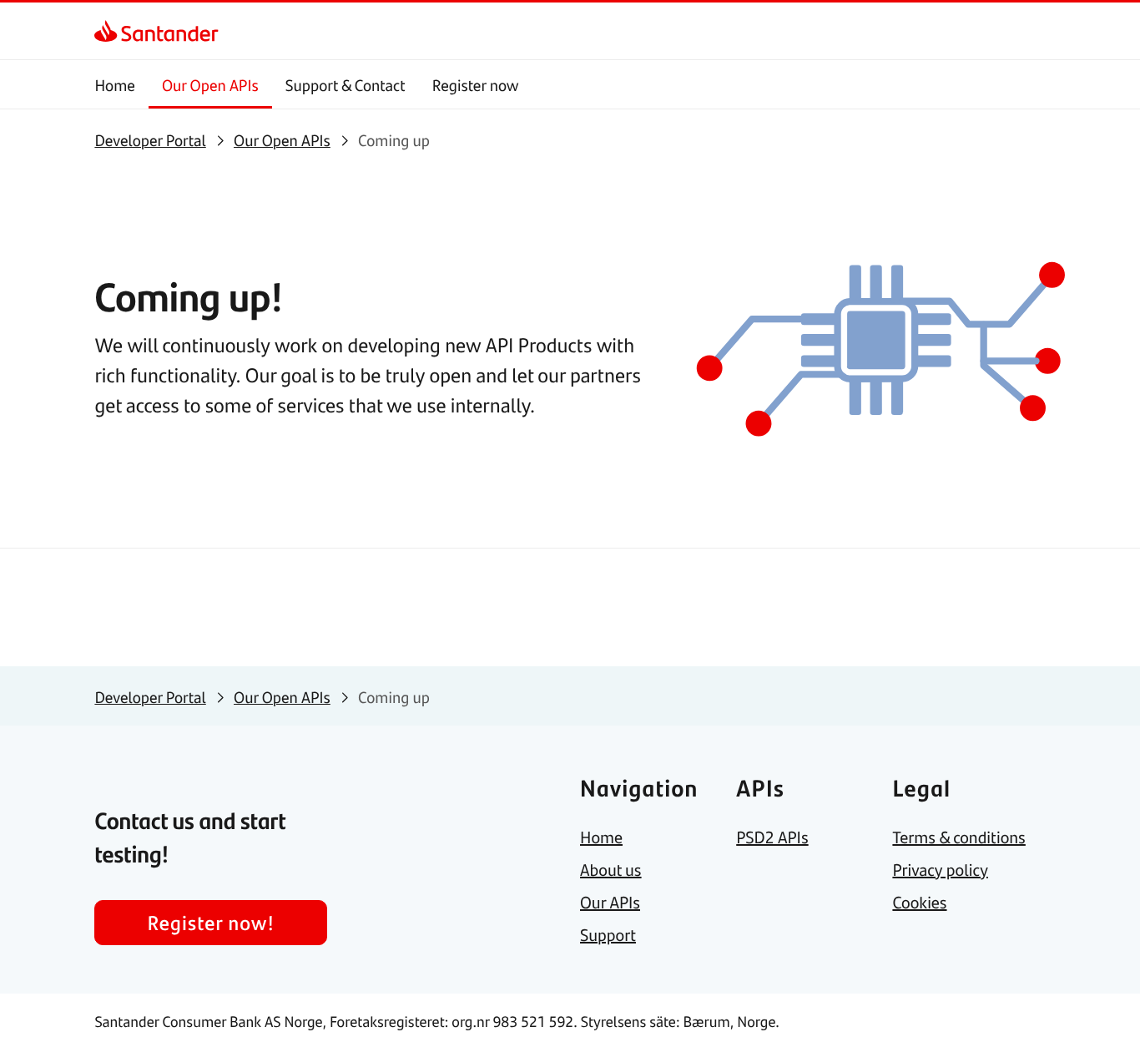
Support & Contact (345, 84)
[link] (109, 31)
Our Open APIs (210, 84)
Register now (475, 84)
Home (114, 84)
